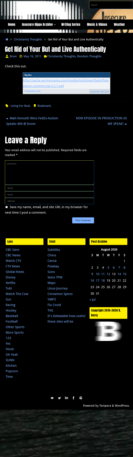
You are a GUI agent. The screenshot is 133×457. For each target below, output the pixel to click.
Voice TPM (55, 277)
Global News (15, 271)
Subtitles (54, 249)
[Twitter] (59, 398)
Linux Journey (58, 288)
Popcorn (12, 371)
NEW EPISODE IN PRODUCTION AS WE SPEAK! (101, 121)
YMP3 (52, 299)
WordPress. (122, 405)
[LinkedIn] (66, 398)
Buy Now (105, 91)
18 (103, 280)
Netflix (10, 283)
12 (108, 274)
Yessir (10, 349)
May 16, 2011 (32, 56)
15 (124, 274)
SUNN (10, 360)
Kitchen (11, 365)
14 (119, 274)
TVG (50, 310)
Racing (10, 305)
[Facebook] (73, 398)
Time (9, 376)
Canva (52, 260)
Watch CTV (13, 260)
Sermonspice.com (32, 91)
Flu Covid (54, 305)
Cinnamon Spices (60, 294)
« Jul (93, 299)
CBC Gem (12, 249)
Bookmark (44, 106)
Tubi (9, 288)
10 (97, 274)
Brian (13, 56)
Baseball (12, 316)
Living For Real (20, 106)
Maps (51, 283)
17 (97, 280)
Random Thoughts (89, 56)
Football (12, 321)
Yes (8, 343)
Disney (11, 277)
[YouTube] (52, 398)
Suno (51, 271)
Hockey (11, 310)
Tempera (105, 405)
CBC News (13, 255)
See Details (94, 91)
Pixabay (53, 266)
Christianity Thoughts (28, 39)
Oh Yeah (12, 354)
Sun (8, 299)
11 (103, 274)
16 (92, 280)
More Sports (15, 332)
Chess (52, 255)
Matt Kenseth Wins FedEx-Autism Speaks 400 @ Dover (32, 121)
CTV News (13, 266)
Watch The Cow (17, 294)
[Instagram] (81, 398)
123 (8, 338)
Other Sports (15, 327)
